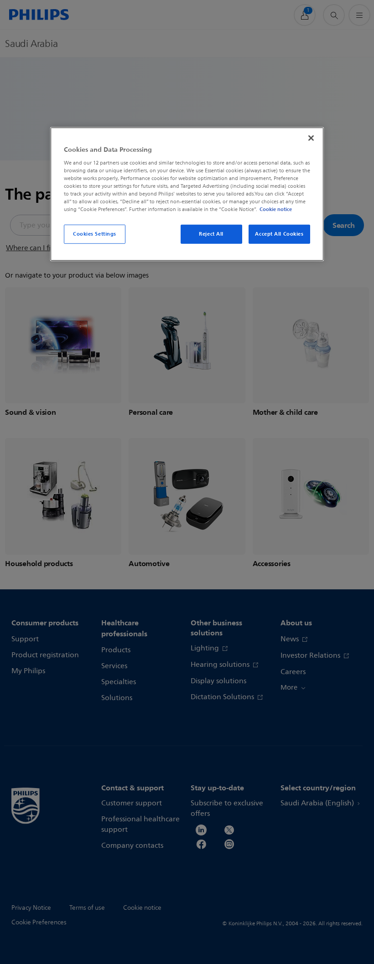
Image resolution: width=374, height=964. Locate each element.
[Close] (311, 138)
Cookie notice (276, 209)
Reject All (211, 233)
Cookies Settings (94, 233)
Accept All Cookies (279, 233)
